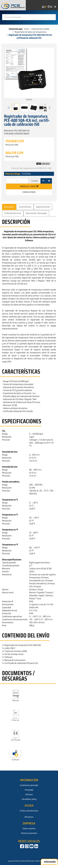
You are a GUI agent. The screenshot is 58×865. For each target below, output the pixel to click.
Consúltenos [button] (29, 192)
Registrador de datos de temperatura (30, 32)
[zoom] (29, 99)
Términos (29, 794)
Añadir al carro (28, 186)
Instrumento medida (40, 29)
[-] (43, 181)
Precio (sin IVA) (11, 144)
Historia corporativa (29, 833)
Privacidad (29, 790)
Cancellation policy (29, 799)
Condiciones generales (29, 785)
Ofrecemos (29, 817)
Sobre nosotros (29, 828)
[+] (49, 181)
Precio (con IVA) (11, 156)
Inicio (26, 29)
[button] (9, 108)
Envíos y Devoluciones (29, 810)
